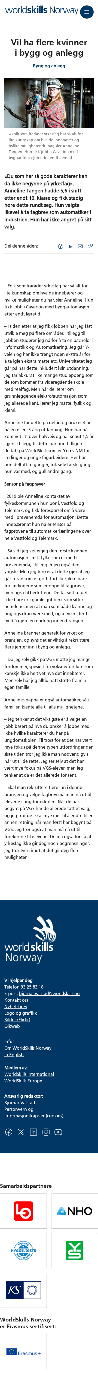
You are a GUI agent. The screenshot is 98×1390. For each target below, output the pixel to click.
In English (14, 1054)
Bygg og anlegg (49, 66)
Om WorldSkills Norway (27, 1048)
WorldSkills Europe (23, 1081)
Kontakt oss (16, 1000)
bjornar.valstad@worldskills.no (49, 993)
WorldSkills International (29, 1074)
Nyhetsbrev (15, 1006)
